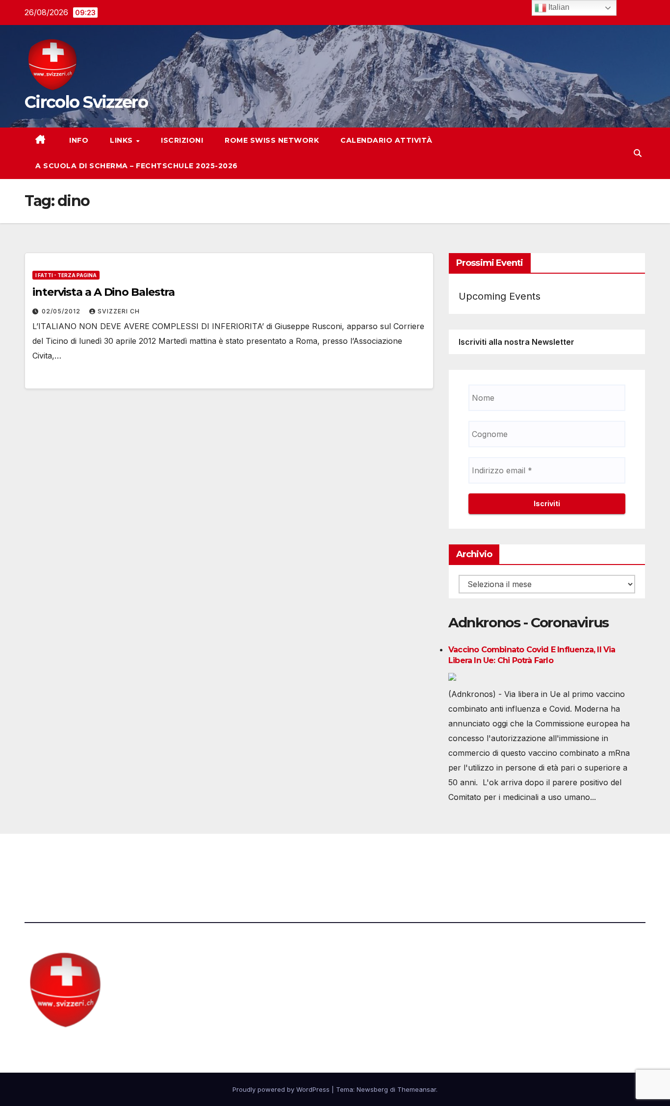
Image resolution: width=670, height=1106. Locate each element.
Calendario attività (386, 140)
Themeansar (416, 1089)
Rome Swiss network (272, 140)
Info (78, 140)
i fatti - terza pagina (66, 275)
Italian (557, 7)
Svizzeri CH (119, 311)
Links (122, 140)
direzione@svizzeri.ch (237, 861)
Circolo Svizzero (86, 102)
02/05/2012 (62, 311)
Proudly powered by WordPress (282, 1089)
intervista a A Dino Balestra (103, 292)
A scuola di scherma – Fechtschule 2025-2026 (136, 165)
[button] (638, 153)
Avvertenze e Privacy (382, 861)
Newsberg (372, 1089)
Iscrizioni (182, 140)
